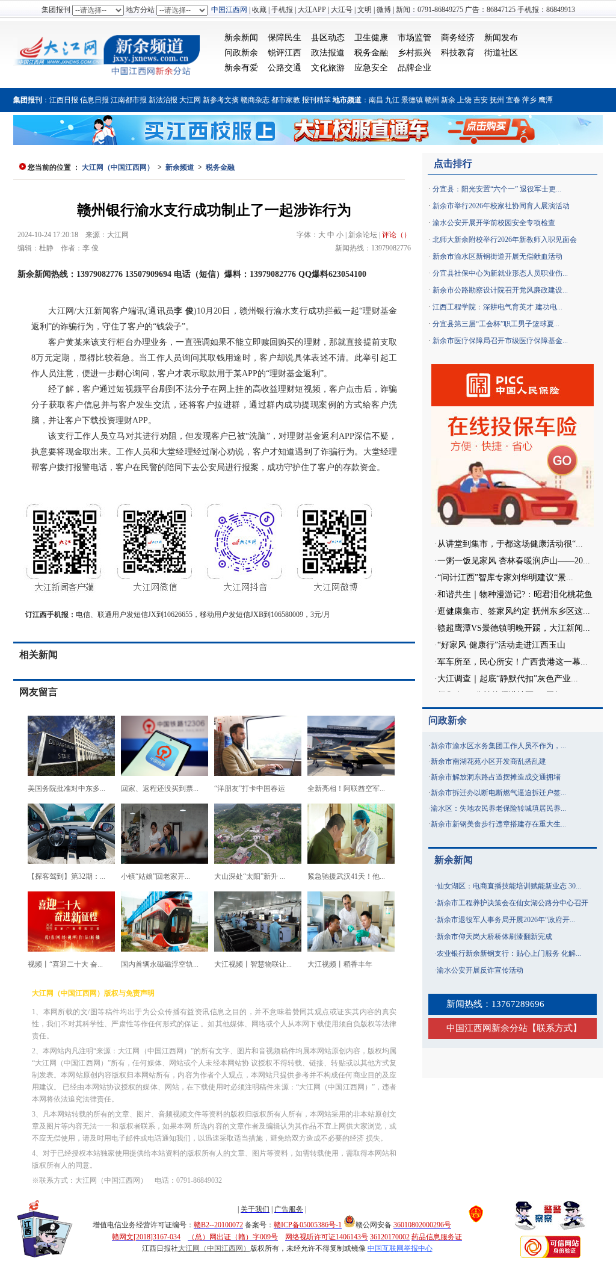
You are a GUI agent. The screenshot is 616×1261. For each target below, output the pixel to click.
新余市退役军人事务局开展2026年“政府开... (506, 920)
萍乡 (529, 100)
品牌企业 (414, 67)
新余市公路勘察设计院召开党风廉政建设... (500, 290)
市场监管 (414, 37)
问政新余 (241, 52)
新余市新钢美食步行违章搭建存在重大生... (498, 824)
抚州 (497, 100)
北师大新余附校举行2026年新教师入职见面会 (505, 239)
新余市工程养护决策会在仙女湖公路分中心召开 (512, 903)
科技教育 (458, 52)
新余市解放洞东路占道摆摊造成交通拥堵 (496, 777)
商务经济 (458, 37)
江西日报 (63, 100)
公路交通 (284, 67)
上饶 (464, 100)
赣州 (432, 100)
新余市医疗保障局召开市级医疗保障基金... (500, 340)
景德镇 (412, 100)
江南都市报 (129, 100)
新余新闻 (241, 37)
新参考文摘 (221, 100)
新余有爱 (241, 67)
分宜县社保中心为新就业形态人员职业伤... (500, 273)
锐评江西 (284, 52)
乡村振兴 (414, 52)
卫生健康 (371, 37)
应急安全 (371, 67)
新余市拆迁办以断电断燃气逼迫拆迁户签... (498, 793)
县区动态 (328, 37)
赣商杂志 (255, 100)
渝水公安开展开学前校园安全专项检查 (494, 222)
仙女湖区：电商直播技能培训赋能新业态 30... (509, 886)
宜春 (513, 100)
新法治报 (163, 100)
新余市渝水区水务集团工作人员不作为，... (498, 746)
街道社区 (501, 52)
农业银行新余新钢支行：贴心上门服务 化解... (509, 953)
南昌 (376, 100)
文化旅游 (328, 67)
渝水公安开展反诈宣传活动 (480, 970)
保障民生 (284, 37)
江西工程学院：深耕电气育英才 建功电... (497, 307)
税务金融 (371, 52)
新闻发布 (501, 37)
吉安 (480, 100)
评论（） (396, 235)
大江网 (190, 100)
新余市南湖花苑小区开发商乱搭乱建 (488, 761)
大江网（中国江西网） (118, 167)
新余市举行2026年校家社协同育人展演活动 (501, 206)
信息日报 (94, 100)
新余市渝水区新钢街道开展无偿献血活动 (497, 256)
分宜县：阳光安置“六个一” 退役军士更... (497, 189)
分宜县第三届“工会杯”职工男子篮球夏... (496, 324)
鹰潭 (545, 100)
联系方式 (555, 1028)
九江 (392, 100)
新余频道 (179, 167)
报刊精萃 (316, 100)
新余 (448, 100)
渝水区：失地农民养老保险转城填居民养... (498, 808)
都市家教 (285, 100)
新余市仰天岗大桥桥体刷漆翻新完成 (494, 936)
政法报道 (328, 52)
